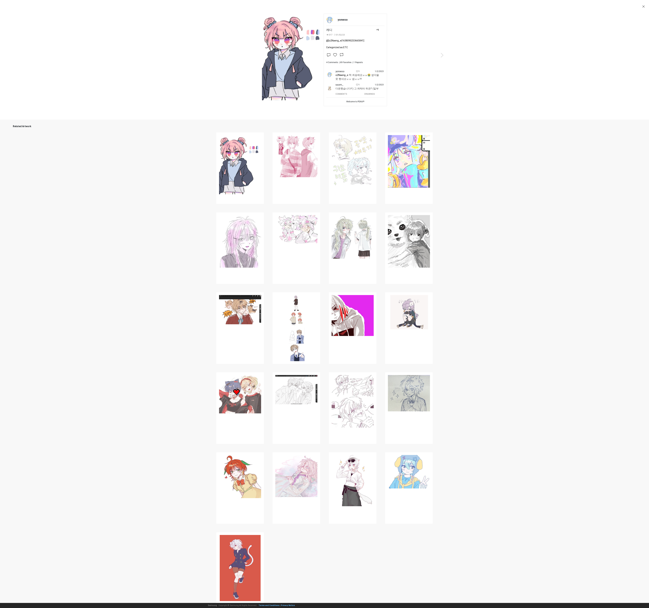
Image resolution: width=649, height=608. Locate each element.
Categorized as (337, 47)
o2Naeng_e (341, 75)
